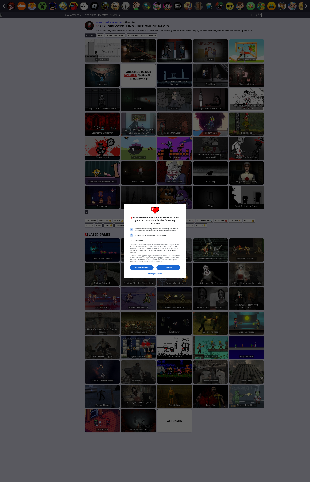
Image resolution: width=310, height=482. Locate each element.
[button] (155, 240)
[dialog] (155, 241)
